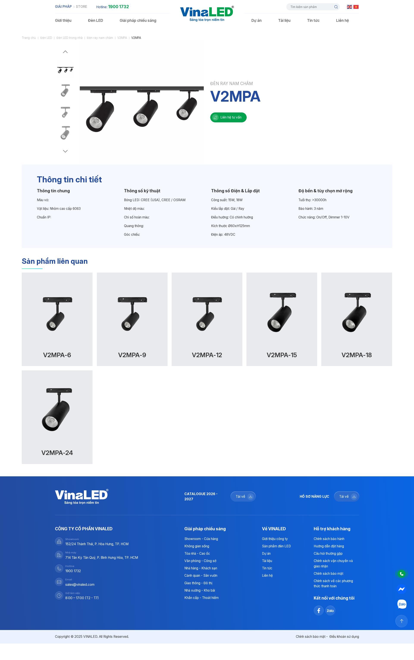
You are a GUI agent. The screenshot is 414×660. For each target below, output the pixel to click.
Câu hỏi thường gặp (328, 553)
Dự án (256, 20)
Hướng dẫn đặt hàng (329, 546)
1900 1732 (118, 6)
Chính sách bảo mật (328, 574)
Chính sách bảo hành (329, 539)
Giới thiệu (63, 20)
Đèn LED (95, 20)
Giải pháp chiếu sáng (138, 20)
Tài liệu (284, 20)
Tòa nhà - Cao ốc (197, 553)
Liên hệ (342, 20)
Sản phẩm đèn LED (276, 546)
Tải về (240, 496)
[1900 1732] (401, 573)
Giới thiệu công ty (275, 539)
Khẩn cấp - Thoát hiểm (201, 598)
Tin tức (313, 20)
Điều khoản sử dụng (344, 637)
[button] (65, 53)
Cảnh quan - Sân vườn (200, 575)
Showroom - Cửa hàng (201, 539)
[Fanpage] (401, 589)
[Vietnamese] (356, 7)
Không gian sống (196, 546)
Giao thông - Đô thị (198, 583)
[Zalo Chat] (401, 604)
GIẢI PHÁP (63, 7)
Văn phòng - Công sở (200, 561)
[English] (350, 7)
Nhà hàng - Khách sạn (200, 568)
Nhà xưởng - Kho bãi (199, 590)
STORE (81, 7)
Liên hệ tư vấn (231, 117)
